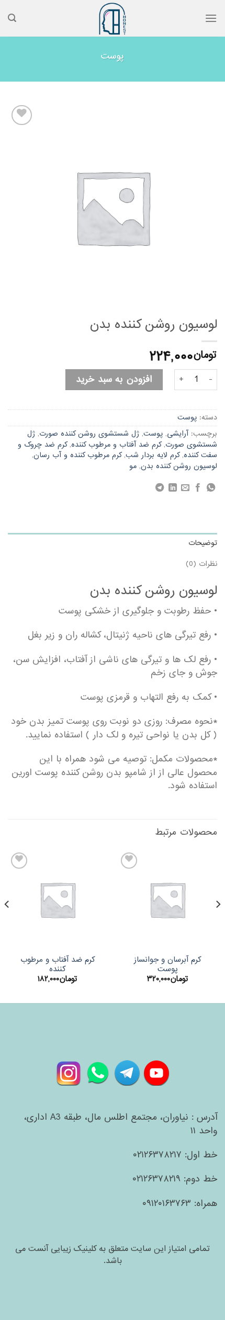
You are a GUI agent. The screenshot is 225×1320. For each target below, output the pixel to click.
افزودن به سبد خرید (114, 379)
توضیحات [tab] (202, 543)
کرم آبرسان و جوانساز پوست (167, 964)
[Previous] (217, 926)
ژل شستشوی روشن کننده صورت (89, 433)
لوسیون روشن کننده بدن (179, 466)
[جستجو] (12, 18)
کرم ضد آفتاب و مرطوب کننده (116, 444)
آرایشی (177, 433)
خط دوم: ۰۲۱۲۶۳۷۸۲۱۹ (174, 1179)
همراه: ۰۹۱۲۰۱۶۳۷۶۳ (179, 1204)
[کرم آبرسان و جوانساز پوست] (167, 899)
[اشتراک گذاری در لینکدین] (172, 488)
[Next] (7, 926)
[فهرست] (211, 18)
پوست (112, 56)
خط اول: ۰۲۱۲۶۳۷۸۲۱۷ (175, 1155)
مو (133, 466)
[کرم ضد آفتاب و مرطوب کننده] (57, 899)
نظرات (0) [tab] (201, 564)
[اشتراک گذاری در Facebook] (198, 488)
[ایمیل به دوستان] (185, 488)
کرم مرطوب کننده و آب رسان (77, 455)
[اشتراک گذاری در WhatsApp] (211, 488)
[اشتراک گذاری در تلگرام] (159, 488)
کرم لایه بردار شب (152, 455)
